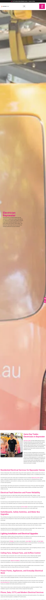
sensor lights (28, 541)
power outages (24, 506)
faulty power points (35, 477)
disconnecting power (5, 582)
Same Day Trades (27, 440)
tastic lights (40, 541)
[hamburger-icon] (24, 6)
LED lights (11, 541)
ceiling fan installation (15, 560)
